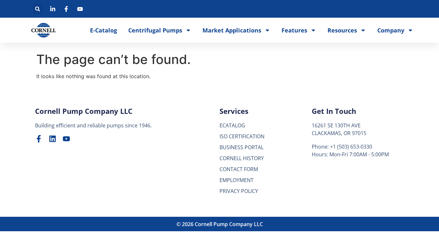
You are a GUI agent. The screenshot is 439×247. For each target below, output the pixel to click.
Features (294, 30)
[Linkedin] (52, 138)
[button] (38, 9)
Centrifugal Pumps (155, 30)
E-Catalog (103, 30)
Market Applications (231, 30)
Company (390, 30)
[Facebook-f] (38, 138)
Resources (342, 30)
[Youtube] (66, 138)
